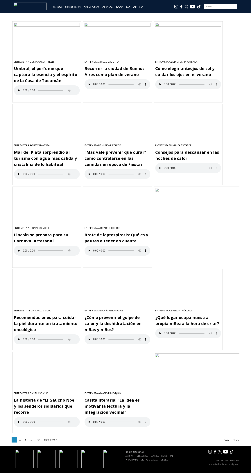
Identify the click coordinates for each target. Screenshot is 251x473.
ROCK (119, 7)
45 (38, 439)
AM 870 (57, 7)
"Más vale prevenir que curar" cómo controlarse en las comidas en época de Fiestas (115, 158)
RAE (128, 7)
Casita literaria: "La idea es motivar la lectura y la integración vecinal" (112, 406)
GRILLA (164, 459)
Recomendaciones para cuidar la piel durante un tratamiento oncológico (45, 323)
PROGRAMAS (73, 7)
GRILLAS (138, 7)
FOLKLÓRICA (91, 7)
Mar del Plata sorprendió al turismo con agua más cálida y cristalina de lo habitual (45, 158)
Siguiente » (50, 439)
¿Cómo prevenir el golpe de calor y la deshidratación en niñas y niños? (113, 323)
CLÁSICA (107, 7)
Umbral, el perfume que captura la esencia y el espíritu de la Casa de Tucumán (45, 74)
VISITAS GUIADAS (149, 459)
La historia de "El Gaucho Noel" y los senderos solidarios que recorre (45, 406)
